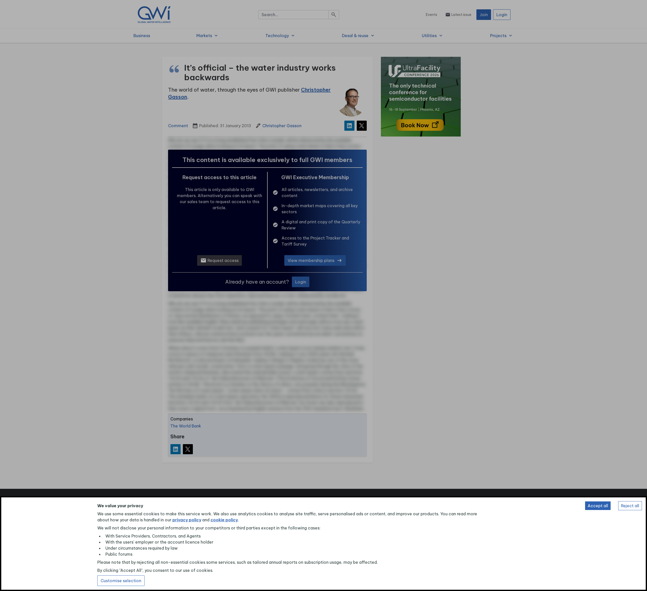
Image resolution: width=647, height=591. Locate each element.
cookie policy (224, 519)
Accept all (598, 505)
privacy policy (186, 519)
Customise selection (121, 580)
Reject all (630, 505)
